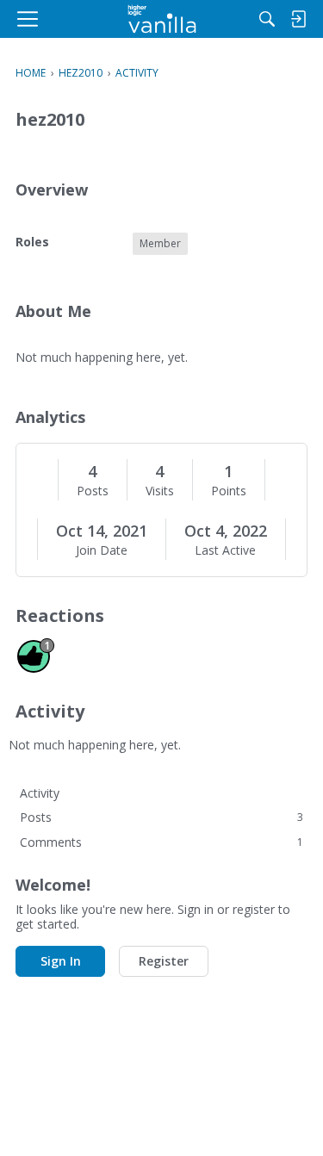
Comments (161, 842)
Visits (160, 491)
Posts (93, 491)
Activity (39, 793)
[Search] (267, 19)
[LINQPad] (161, 19)
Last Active (225, 550)
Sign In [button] (60, 961)
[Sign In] (298, 19)
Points (228, 491)
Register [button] (164, 961)
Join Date (101, 550)
